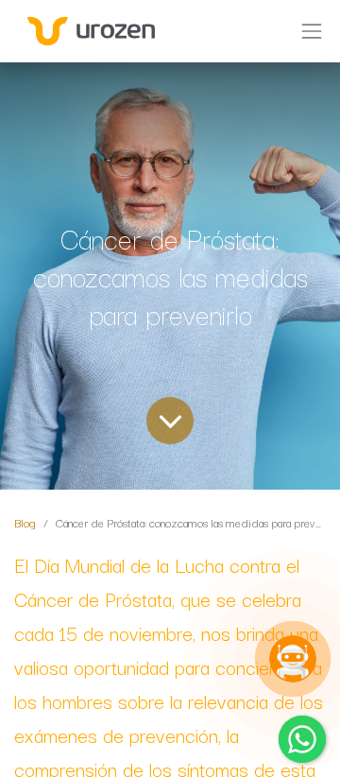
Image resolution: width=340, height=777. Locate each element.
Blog (25, 522)
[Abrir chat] (292, 658)
